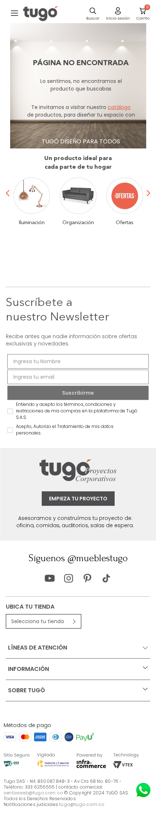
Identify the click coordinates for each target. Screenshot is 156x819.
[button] (14, 14)
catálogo (119, 107)
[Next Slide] (148, 204)
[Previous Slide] (8, 204)
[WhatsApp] (143, 790)
